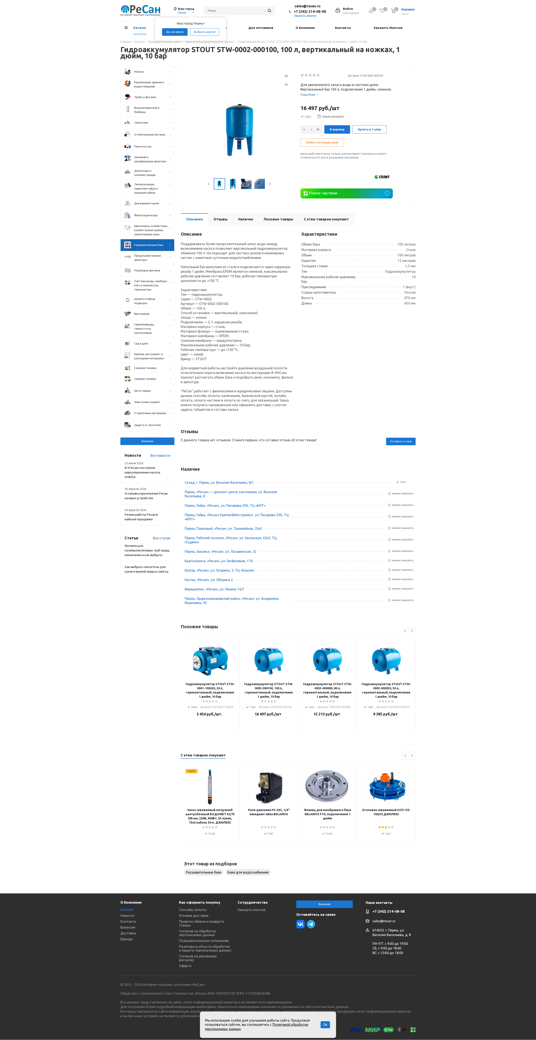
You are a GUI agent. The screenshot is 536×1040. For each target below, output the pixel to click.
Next (270, 184)
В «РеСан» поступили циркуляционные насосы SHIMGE (142, 472)
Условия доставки (193, 915)
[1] (302, 75)
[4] (314, 75)
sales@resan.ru (308, 6)
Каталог (127, 910)
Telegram (311, 924)
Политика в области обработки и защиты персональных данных (205, 948)
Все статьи (161, 538)
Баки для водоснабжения (248, 872)
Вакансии (147, 441)
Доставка (128, 933)
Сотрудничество (253, 902)
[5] (318, 75)
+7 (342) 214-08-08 (310, 11)
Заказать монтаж (252, 910)
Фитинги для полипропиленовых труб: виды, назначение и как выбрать (147, 550)
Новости (127, 915)
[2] (306, 75)
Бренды (126, 939)
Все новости (160, 455)
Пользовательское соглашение (204, 941)
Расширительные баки (203, 872)
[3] (310, 75)
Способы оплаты (192, 910)
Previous (209, 184)
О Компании (131, 902)
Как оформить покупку (199, 902)
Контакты (128, 921)
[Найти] (269, 10)
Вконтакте (300, 924)
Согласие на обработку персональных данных (197, 933)
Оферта (185, 966)
